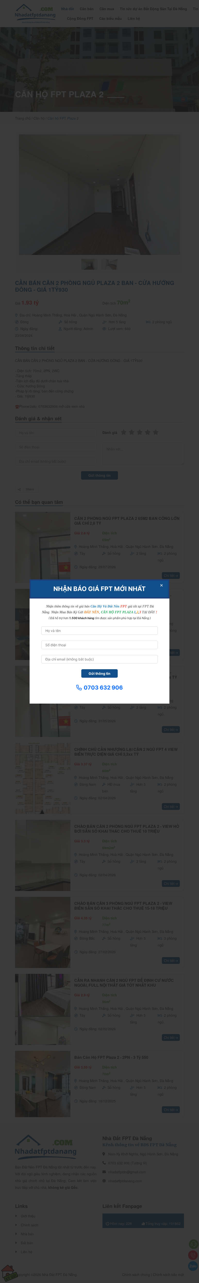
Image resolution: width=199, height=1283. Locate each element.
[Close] (161, 585)
